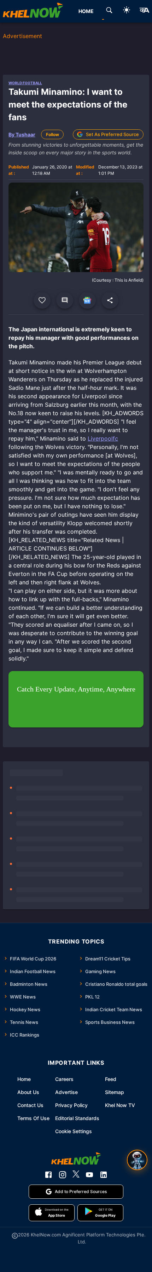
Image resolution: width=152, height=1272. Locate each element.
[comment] (64, 300)
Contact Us (30, 1105)
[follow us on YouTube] (89, 1174)
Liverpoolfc (103, 438)
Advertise (66, 1092)
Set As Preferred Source (112, 134)
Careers (64, 1079)
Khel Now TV (120, 1105)
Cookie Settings (73, 1131)
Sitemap (114, 1092)
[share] (109, 300)
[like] (42, 300)
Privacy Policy (71, 1105)
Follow (52, 134)
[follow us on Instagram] (62, 1174)
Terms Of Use (33, 1118)
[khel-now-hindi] (144, 11)
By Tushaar (21, 134)
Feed (110, 1079)
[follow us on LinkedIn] (103, 1174)
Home (24, 1079)
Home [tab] (86, 11)
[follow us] (87, 300)
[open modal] (137, 1160)
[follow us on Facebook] (48, 1174)
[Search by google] (109, 11)
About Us (28, 1092)
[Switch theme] (126, 11)
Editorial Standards (77, 1118)
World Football (25, 83)
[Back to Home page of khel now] (33, 11)
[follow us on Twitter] (76, 1174)
